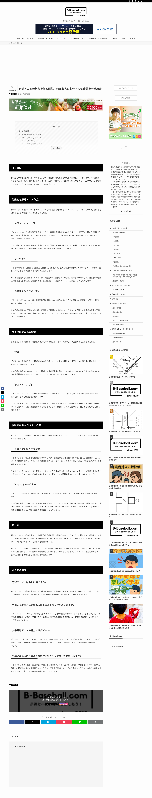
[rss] (138, 1)
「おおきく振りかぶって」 (35, 144)
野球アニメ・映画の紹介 (120, 320)
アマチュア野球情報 (119, 232)
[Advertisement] (76, 68)
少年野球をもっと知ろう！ (121, 285)
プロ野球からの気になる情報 (121, 266)
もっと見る (56, 148)
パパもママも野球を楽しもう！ (123, 270)
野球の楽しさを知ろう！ (120, 303)
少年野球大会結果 (118, 290)
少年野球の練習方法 (119, 337)
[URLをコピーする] (95, 722)
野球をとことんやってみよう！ (122, 329)
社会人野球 (117, 258)
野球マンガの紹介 (118, 325)
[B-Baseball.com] (76, 12)
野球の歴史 (116, 316)
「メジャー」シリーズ (33, 138)
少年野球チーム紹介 (119, 294)
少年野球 (116, 249)
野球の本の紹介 (117, 312)
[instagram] (132, 1)
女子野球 (116, 245)
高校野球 (116, 262)
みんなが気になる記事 (119, 228)
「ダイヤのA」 (31, 141)
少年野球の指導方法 (119, 333)
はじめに (25, 131)
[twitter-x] (129, 1)
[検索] (141, 1)
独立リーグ (117, 253)
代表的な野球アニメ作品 (31, 134)
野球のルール (116, 342)
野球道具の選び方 (118, 281)
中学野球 (116, 237)
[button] (16, 722)
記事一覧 (14, 94)
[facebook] (126, 1)
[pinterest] (135, 1)
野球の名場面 (116, 308)
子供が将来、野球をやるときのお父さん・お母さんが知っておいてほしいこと (126, 276)
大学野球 (116, 241)
